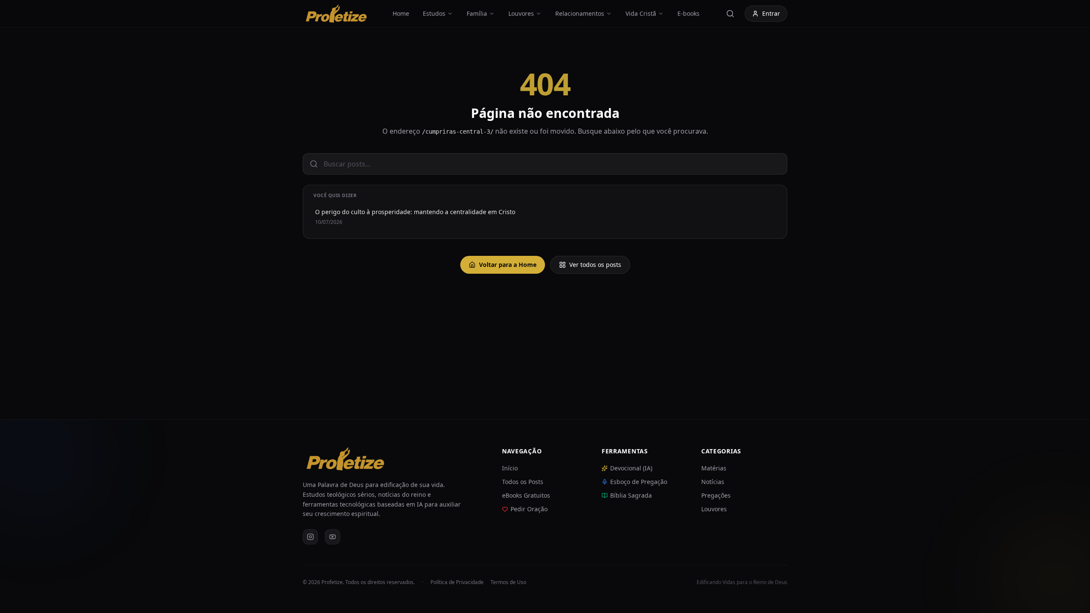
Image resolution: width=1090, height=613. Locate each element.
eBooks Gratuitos (526, 495)
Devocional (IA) (631, 468)
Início (510, 468)
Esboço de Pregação (638, 482)
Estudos (434, 13)
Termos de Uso (508, 582)
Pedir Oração (529, 509)
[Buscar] (730, 13)
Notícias (712, 482)
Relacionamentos (579, 13)
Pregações (716, 495)
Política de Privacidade (457, 582)
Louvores (521, 13)
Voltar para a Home (507, 265)
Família (477, 13)
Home (401, 13)
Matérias (713, 468)
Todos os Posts (522, 482)
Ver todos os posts (595, 265)
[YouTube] (332, 536)
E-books (688, 13)
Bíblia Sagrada (631, 495)
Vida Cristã (640, 13)
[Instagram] (310, 536)
